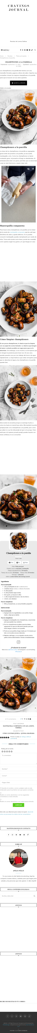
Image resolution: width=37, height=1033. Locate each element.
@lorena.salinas (13, 649)
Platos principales (21, 56)
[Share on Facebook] (24, 719)
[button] (16, 556)
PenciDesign (6, 1024)
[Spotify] (29, 50)
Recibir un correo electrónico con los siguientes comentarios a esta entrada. (14, 795)
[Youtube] (27, 50)
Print (11, 562)
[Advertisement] (18, 25)
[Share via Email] (30, 719)
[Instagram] (22, 50)
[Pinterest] (25, 50)
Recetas (10, 56)
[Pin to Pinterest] (28, 719)
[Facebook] (20, 50)
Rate (26, 562)
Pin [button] (19, 562)
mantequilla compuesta (17, 232)
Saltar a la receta (19, 83)
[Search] (35, 50)
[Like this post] (22, 719)
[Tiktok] (32, 50)
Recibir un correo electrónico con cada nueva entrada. (17, 801)
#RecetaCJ (18, 651)
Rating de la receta (7, 749)
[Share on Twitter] (26, 719)
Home (2, 56)
